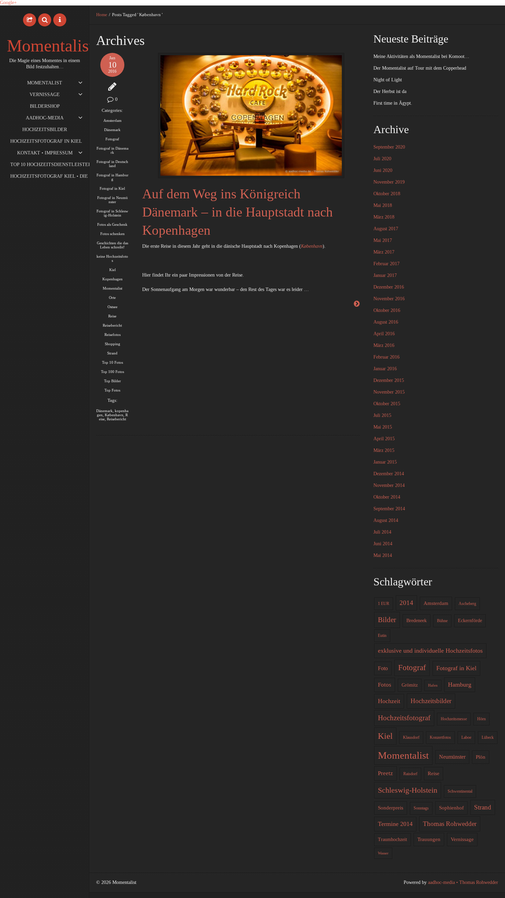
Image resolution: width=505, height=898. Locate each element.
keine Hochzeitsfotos (112, 258)
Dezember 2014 (388, 473)
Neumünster (452, 757)
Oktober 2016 (386, 310)
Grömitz (410, 685)
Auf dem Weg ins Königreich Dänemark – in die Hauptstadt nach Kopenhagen (237, 211)
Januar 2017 (385, 275)
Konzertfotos (440, 737)
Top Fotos (112, 390)
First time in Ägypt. (392, 103)
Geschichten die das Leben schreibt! (112, 245)
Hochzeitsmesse (454, 718)
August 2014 (385, 520)
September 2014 (389, 508)
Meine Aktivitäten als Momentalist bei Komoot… (421, 56)
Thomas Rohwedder (449, 823)
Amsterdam (112, 120)
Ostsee (112, 307)
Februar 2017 (386, 263)
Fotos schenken (112, 234)
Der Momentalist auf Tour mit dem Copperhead (419, 68)
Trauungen (428, 839)
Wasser (383, 853)
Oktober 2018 (386, 193)
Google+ (8, 2)
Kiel (112, 270)
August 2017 (385, 228)
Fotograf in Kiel (112, 188)
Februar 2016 (386, 357)
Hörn (481, 718)
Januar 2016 (385, 368)
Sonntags (421, 808)
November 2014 (389, 485)
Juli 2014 (382, 532)
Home (101, 14)
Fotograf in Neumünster (112, 200)
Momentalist (50, 45)
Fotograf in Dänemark (112, 150)
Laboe (466, 737)
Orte (112, 297)
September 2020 (389, 147)
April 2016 (384, 333)
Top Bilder (112, 381)
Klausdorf (411, 737)
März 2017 (383, 252)
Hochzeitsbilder (431, 700)
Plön (480, 757)
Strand (112, 353)
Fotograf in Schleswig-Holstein (112, 213)
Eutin (382, 635)
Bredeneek (416, 620)
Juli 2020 (382, 158)
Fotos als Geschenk (112, 224)
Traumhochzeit (392, 839)
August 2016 (385, 322)
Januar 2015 (385, 462)
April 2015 (384, 438)
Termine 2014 (395, 823)
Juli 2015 (382, 415)
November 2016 (389, 298)
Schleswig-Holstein (407, 790)
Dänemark (112, 130)
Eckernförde (470, 620)
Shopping (112, 344)
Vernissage (462, 839)
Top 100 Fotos (112, 372)
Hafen (433, 685)
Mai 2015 (382, 427)
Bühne (442, 620)
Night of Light (387, 79)
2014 (406, 602)
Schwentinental (460, 791)
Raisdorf (410, 773)
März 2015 (383, 450)
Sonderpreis (390, 807)
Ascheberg (467, 603)
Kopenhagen (112, 279)
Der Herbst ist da (389, 91)
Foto (383, 668)
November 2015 (389, 392)
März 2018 (383, 217)
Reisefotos (112, 335)
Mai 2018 (382, 205)
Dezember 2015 (388, 380)
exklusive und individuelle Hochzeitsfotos (430, 650)
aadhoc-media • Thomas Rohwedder (463, 882)
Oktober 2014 (386, 497)
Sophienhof (451, 807)
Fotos (384, 684)
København (114, 415)
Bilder (387, 620)
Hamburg (459, 684)
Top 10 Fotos (112, 362)
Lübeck (488, 737)
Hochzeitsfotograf (404, 718)
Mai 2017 (382, 240)
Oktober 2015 (386, 403)
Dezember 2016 (388, 287)
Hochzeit (389, 701)
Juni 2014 (382, 543)
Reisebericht (112, 325)
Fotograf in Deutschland (112, 164)
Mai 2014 (382, 555)
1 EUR (383, 603)
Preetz (385, 773)
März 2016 (383, 345)
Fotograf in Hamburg (112, 177)
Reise (112, 316)
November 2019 (389, 182)
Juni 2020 (382, 170)
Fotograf (112, 139)
